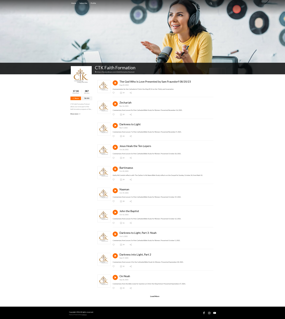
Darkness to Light (130, 124)
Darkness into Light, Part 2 (135, 254)
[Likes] (113, 93)
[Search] (211, 3)
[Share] (131, 93)
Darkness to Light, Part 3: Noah (138, 232)
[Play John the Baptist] (115, 212)
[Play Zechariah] (115, 103)
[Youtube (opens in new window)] (214, 313)
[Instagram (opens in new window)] (209, 313)
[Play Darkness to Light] (115, 125)
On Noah (124, 276)
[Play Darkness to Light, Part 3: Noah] (115, 234)
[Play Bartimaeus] (115, 169)
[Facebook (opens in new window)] (204, 313)
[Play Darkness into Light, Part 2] (115, 255)
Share (77, 98)
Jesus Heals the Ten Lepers (135, 146)
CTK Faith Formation (115, 67)
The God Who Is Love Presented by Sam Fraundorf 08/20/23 (155, 81)
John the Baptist (129, 211)
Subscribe (83, 3)
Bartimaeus (126, 167)
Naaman (124, 189)
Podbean (84, 314)
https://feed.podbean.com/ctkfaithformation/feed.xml (115, 72)
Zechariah (125, 102)
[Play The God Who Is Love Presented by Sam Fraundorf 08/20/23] (115, 82)
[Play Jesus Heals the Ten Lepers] (115, 147)
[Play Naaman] (115, 190)
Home (73, 3)
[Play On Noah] (115, 277)
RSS (88, 98)
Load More (154, 296)
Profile (93, 3)
